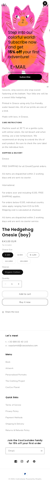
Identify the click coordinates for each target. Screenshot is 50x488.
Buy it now (25, 302)
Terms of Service (13, 405)
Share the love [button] (12, 312)
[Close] (45, 3)
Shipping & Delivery (15, 424)
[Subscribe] (41, 451)
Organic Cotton (12, 272)
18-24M (25, 262)
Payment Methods (14, 417)
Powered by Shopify (34, 479)
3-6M (7, 255)
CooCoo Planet (13, 387)
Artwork (9, 368)
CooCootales (20, 479)
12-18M (10, 262)
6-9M (22, 255)
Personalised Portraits (16, 374)
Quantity (5, 278)
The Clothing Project (15, 381)
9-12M (33, 255)
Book (8, 362)
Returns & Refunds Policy (17, 430)
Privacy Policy (12, 411)
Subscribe (25, 77)
